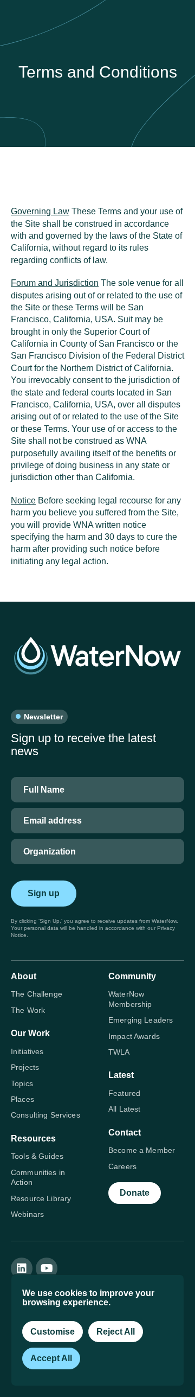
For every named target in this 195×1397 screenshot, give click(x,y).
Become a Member (141, 1150)
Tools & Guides (37, 1156)
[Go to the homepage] (97, 655)
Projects (25, 1067)
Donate (135, 1192)
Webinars (27, 1214)
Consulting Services (45, 1115)
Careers (122, 1166)
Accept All (51, 1358)
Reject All (115, 1331)
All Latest (124, 1109)
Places (22, 1099)
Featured (124, 1093)
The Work (28, 1010)
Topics (22, 1083)
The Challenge (36, 994)
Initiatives (27, 1051)
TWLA (119, 1052)
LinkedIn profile (21, 1268)
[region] (97, 1330)
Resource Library (41, 1198)
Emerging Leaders (140, 1020)
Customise (52, 1331)
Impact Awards (134, 1036)
